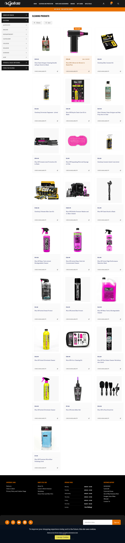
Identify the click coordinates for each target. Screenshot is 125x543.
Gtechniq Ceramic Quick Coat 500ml (108, 162)
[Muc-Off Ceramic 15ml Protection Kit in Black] (46, 141)
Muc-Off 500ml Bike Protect (74, 311)
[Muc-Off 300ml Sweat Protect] (46, 289)
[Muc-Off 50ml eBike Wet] (78, 388)
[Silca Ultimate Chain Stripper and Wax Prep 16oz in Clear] (109, 91)
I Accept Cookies (62, 537)
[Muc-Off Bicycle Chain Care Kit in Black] (78, 91)
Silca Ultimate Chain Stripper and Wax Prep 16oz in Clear (109, 113)
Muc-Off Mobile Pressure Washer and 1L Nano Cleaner (77, 212)
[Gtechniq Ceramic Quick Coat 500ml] (109, 141)
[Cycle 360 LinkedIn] (25, 522)
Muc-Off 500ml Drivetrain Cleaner (45, 410)
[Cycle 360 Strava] (31, 522)
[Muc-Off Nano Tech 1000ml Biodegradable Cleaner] (46, 240)
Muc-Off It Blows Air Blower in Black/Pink (75, 64)
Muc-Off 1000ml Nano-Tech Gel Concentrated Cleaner (75, 262)
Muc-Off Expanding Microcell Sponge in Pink (77, 163)
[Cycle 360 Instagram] (13, 522)
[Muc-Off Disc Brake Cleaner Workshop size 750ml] (109, 339)
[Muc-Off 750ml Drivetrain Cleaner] (46, 339)
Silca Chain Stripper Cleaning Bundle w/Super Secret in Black (46, 64)
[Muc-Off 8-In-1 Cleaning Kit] (78, 339)
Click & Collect (10, 489)
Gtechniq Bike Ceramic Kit (105, 63)
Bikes (35, 3)
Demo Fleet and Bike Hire (45, 494)
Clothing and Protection (46, 3)
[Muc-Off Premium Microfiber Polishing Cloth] (46, 438)
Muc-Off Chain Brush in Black (106, 211)
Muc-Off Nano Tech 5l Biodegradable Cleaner (108, 312)
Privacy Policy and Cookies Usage (16, 491)
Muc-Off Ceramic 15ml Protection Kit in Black (46, 163)
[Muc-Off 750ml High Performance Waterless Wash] (109, 240)
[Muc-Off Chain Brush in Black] (109, 190)
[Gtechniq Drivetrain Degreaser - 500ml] (46, 91)
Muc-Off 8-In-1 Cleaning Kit (74, 360)
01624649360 (107, 486)
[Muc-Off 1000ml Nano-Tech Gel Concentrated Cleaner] (78, 240)
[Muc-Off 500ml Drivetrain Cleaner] (46, 388)
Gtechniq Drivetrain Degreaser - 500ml (46, 112)
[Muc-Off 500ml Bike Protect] (78, 289)
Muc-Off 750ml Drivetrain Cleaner (45, 360)
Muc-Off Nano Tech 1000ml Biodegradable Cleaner (43, 262)
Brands (73, 3)
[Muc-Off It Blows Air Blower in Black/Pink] (78, 41)
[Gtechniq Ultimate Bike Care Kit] (46, 190)
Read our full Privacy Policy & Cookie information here (62, 532)
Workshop (41, 491)
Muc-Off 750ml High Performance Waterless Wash (107, 262)
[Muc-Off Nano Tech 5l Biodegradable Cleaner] (109, 289)
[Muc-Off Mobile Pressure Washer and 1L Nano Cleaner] (78, 190)
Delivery (9, 486)
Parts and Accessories (61, 3)
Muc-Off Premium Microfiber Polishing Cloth (43, 460)
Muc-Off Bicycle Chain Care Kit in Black (76, 113)
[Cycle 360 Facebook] (7, 522)
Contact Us (107, 501)
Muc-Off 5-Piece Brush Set (105, 410)
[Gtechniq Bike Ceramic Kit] (109, 41)
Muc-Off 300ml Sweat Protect (43, 311)
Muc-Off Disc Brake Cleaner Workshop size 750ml (109, 361)
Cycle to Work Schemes (45, 489)
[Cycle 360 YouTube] (19, 522)
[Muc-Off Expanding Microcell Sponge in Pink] (78, 141)
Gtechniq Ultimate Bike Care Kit (44, 211)
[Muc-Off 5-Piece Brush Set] (109, 388)
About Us (40, 486)
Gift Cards (80, 3)
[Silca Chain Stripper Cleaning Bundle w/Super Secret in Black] (46, 41)
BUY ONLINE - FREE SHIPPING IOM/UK (63, 9)
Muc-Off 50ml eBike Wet (73, 410)
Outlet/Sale (88, 3)
